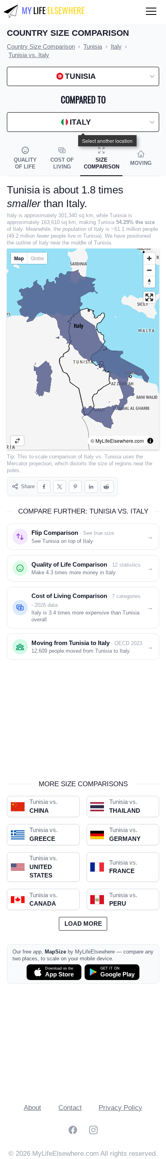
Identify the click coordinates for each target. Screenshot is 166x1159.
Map (19, 258)
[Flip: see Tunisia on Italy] (17, 441)
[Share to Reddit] (107, 486)
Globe (37, 258)
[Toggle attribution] (150, 441)
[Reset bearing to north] (149, 282)
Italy (89, 457)
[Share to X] (59, 486)
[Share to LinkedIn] (91, 486)
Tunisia (112, 457)
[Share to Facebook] (43, 486)
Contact (70, 1108)
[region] (83, 349)
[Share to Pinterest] (75, 486)
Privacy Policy (120, 1108)
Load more (83, 924)
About (32, 1108)
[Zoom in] (149, 258)
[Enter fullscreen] (149, 297)
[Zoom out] (149, 270)
